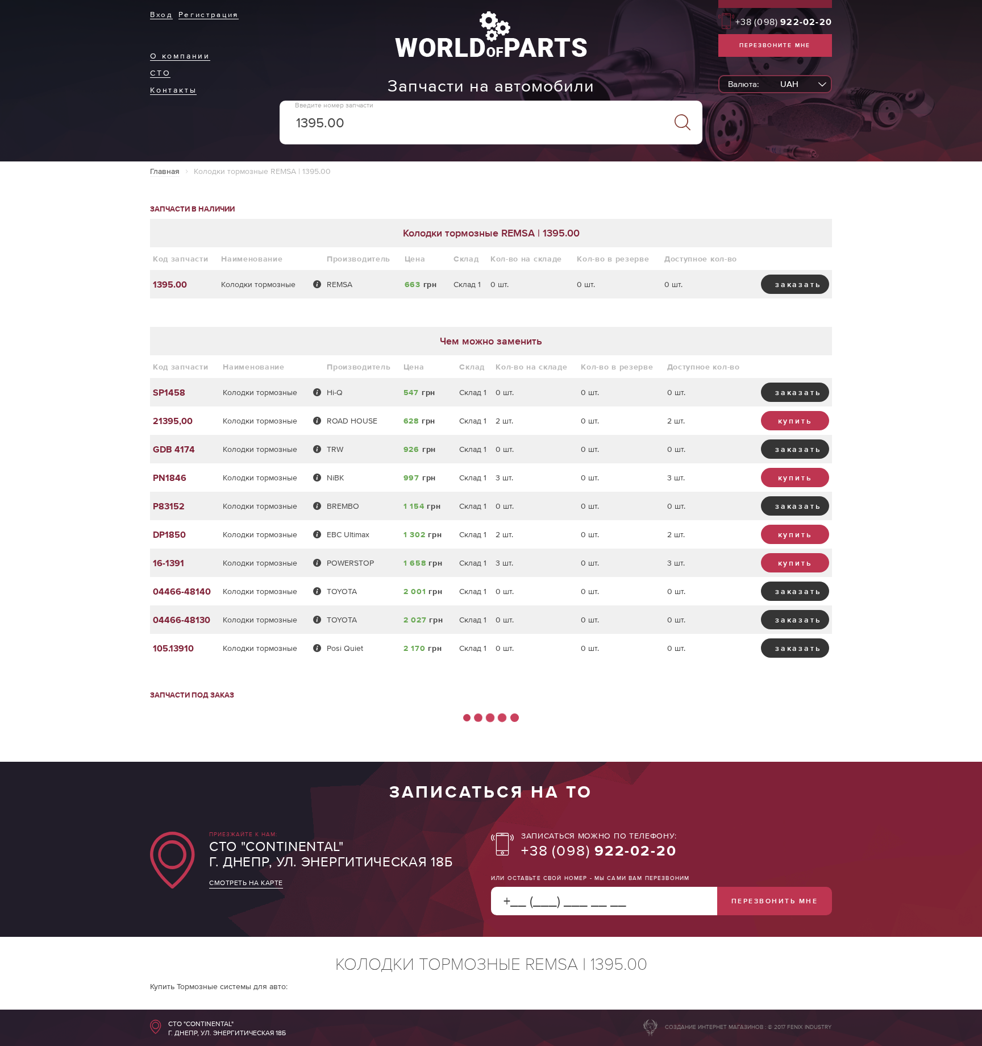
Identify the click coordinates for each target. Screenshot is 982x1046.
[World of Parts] (491, 54)
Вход (161, 14)
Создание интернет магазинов (714, 1027)
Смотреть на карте (246, 883)
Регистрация (208, 14)
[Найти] (682, 122)
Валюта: (743, 84)
